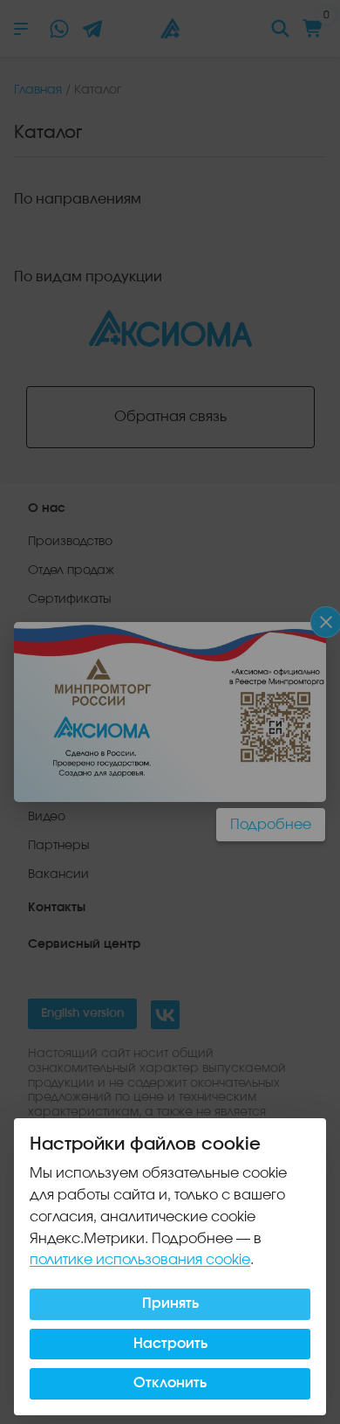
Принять (170, 1303)
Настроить (170, 1344)
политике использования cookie (140, 1260)
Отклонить (170, 1383)
